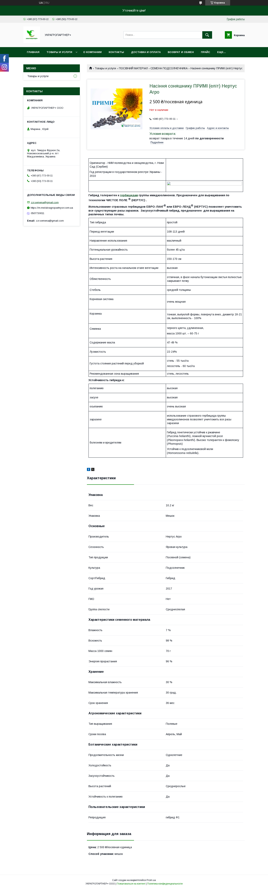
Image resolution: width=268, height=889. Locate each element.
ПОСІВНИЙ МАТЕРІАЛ (133, 68)
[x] (92, 470)
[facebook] (88, 470)
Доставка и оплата (146, 52)
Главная (33, 52)
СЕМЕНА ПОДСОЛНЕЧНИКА (169, 68)
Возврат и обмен (181, 52)
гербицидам (129, 195)
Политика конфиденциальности (165, 883)
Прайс (205, 52)
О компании (92, 52)
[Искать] (207, 35)
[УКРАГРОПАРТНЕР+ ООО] (31, 42)
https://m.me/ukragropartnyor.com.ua (52, 207)
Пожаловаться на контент (131, 883)
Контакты (116, 52)
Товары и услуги (59, 52)
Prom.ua (151, 880)
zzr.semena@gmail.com (45, 202)
